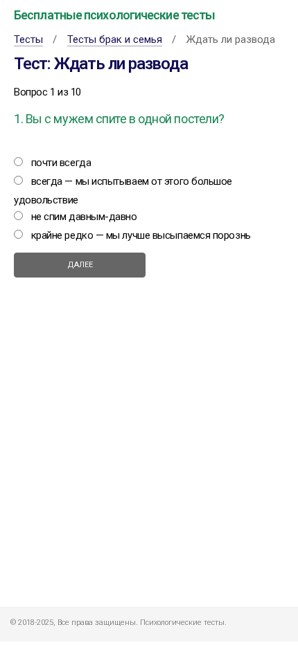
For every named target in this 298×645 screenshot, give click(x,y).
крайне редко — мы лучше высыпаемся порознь (141, 235)
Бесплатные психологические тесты (114, 15)
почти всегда (61, 162)
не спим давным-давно (84, 216)
